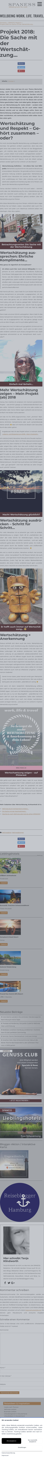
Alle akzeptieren (11, 1441)
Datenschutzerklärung (8, 1453)
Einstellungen (22, 1447)
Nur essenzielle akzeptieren (32, 1441)
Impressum (5, 1455)
